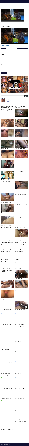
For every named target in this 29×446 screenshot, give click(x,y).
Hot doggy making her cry (19, 249)
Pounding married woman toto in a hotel (7, 429)
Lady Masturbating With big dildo (6, 398)
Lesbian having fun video (18, 341)
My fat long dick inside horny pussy (6, 362)
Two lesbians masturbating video (20, 299)
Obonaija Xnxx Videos (22, 7)
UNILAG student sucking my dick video (22, 48)
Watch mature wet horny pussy (5, 229)
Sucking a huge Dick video (19, 256)
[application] (12, 15)
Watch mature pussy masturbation (6, 202)
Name (2, 64)
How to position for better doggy (6, 249)
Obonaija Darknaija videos (11, 7)
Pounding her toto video (18, 278)
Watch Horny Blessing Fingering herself (21, 204)
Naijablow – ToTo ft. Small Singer (20, 244)
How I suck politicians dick (5, 148)
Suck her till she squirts (18, 375)
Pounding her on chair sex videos (6, 324)
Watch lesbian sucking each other (6, 227)
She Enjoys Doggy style (18, 419)
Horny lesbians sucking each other (20, 148)
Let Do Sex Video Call (4, 439)
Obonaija (3, 1)
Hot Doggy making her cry (19, 217)
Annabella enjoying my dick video (20, 309)
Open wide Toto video (4, 259)
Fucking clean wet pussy (4, 411)
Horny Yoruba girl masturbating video (20, 189)
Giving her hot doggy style (5, 212)
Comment (2, 54)
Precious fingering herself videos (20, 237)
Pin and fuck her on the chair (19, 359)
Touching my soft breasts (19, 251)
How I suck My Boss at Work (19, 171)
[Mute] (21, 20)
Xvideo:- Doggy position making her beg (7, 242)
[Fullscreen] (22, 20)
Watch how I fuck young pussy (19, 117)
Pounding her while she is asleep (6, 311)
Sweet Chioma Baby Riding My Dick (20, 242)
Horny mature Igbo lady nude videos (6, 158)
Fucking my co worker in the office (6, 334)
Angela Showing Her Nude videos (6, 181)
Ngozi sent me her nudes (5, 138)
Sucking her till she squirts (5, 288)
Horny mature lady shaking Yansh (6, 225)
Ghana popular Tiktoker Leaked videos (20, 138)
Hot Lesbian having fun (18, 240)
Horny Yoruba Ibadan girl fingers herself (7, 240)
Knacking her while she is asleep (6, 309)
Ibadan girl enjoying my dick (19, 288)
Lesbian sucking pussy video (5, 349)
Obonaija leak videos (17, 7)
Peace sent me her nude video (5, 169)
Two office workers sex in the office (6, 388)
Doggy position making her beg (5, 179)
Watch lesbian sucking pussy (19, 158)
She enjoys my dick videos (5, 351)
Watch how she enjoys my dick (5, 339)
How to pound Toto (4, 299)
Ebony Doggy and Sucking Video (4, 45)
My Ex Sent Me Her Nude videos (20, 227)
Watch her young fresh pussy (19, 161)
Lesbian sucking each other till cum (20, 194)
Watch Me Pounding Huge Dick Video (20, 339)
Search (26, 96)
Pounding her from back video (5, 251)
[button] (12, 15)
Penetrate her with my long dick (6, 253)
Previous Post (4, 48)
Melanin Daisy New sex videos (19, 311)
